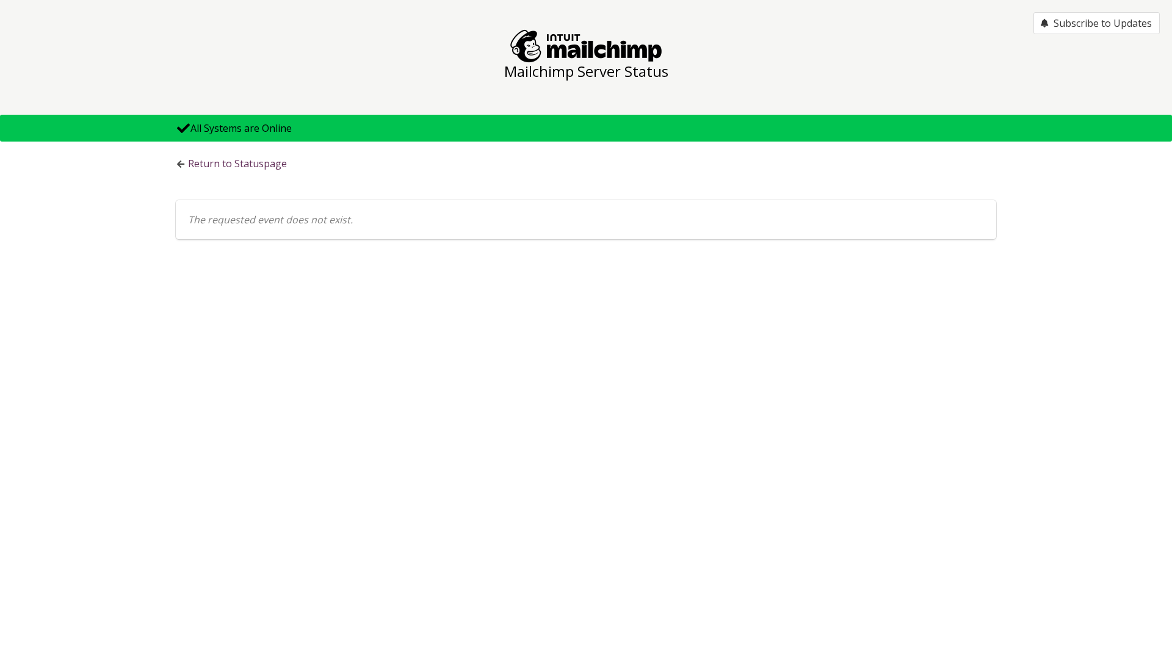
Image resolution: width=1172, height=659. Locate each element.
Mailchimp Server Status (586, 71)
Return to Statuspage (237, 163)
